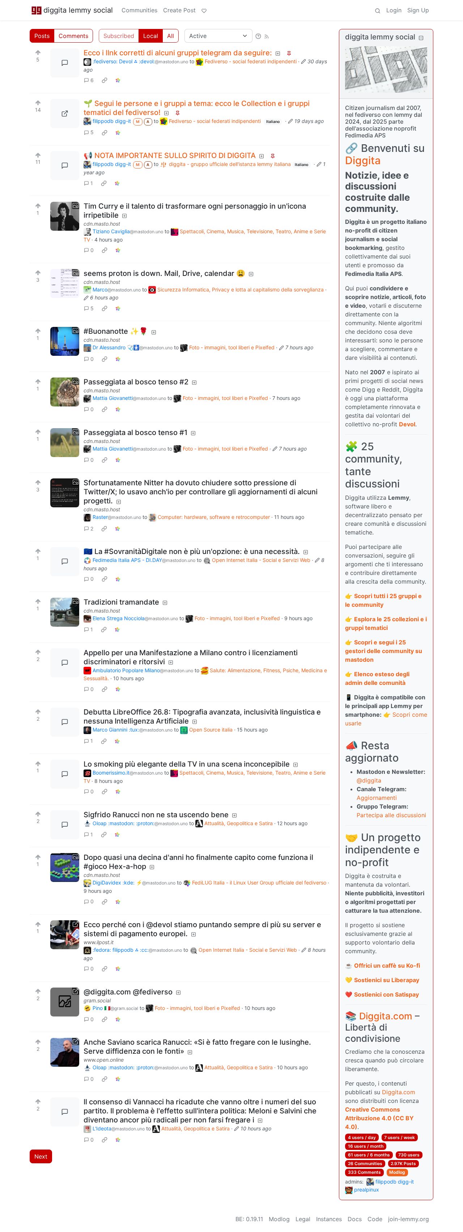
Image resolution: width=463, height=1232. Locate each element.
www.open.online (104, 1060)
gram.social (97, 1000)
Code (375, 1219)
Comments (73, 35)
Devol (407, 424)
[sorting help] (258, 35)
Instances (329, 1219)
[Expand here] (64, 216)
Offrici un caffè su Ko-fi (387, 965)
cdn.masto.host (102, 224)
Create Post (179, 10)
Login (394, 10)
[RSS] (266, 35)
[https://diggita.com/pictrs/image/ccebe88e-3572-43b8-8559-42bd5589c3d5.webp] (64, 113)
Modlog (397, 1172)
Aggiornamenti (377, 797)
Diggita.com (385, 1016)
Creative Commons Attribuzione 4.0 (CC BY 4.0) (379, 1118)
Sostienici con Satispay (386, 994)
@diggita (369, 780)
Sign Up (418, 10)
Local (150, 35)
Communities (139, 10)
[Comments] (64, 62)
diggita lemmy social (78, 10)
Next (40, 1156)
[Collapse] (421, 37)
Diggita (363, 160)
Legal (303, 1219)
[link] (104, 80)
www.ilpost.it (99, 942)
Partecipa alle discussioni (391, 815)
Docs (355, 1219)
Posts (42, 35)
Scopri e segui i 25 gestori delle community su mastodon (383, 651)
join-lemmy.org (408, 1219)
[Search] (377, 10)
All (170, 35)
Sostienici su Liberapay (386, 980)
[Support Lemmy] (204, 10)
